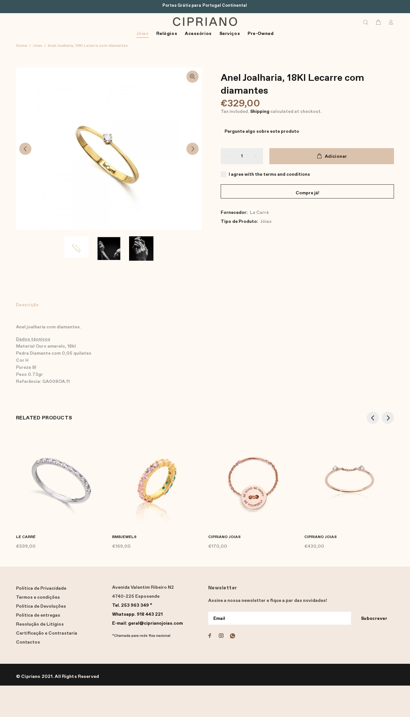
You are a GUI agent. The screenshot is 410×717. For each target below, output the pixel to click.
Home (21, 46)
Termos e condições (38, 597)
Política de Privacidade (41, 588)
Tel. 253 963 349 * (132, 605)
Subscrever (374, 618)
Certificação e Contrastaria (46, 633)
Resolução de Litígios (40, 624)
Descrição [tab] (27, 305)
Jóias (37, 46)
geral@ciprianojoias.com (147, 623)
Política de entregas (38, 615)
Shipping (259, 111)
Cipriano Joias (224, 537)
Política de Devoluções (41, 606)
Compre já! (307, 193)
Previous (25, 149)
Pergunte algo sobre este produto (262, 131)
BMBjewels (124, 537)
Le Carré (259, 212)
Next (192, 149)
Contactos (28, 642)
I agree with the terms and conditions (269, 174)
